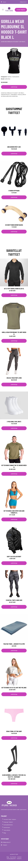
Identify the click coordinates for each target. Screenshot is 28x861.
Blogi (5, 833)
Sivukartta (19, 858)
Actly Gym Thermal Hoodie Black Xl (14, 288)
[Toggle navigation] (3, 9)
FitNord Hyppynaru (14, 191)
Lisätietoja (14, 87)
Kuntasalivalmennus (8, 824)
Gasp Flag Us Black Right (14, 556)
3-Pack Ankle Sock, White (14, 421)
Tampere (4, 2)
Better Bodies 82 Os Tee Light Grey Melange (14, 687)
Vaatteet (9, 76)
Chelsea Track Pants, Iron (14, 378)
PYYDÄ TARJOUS (21, 9)
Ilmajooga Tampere (8, 822)
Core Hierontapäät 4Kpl (14, 147)
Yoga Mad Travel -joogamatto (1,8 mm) (14, 644)
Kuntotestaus (7, 827)
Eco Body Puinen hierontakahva (14, 225)
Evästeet (19, 857)
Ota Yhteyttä (13, 857)
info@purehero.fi (23, 2)
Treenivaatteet (15, 76)
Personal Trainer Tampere (10, 819)
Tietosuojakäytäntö (11, 858)
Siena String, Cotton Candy (14, 731)
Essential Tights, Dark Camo (14, 600)
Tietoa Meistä (7, 830)
